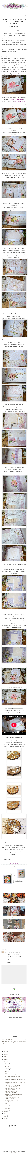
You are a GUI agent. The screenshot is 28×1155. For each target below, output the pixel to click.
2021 (5, 1054)
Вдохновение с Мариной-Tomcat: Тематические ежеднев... (12, 1077)
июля (6, 1071)
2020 (5, 1056)
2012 (5, 1118)
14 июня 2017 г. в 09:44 (14, 952)
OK (8, 952)
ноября (7, 1064)
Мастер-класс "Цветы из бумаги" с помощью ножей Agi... (13, 1097)
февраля (7, 1108)
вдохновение (13, 29)
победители (14, 1043)
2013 (5, 1116)
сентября (7, 1068)
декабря (7, 1063)
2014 (5, 1115)
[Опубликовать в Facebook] (10, 866)
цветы (20, 1043)
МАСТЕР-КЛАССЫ (7, 1039)
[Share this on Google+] (15, 866)
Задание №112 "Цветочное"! (11, 1100)
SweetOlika (13, 1152)
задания (4, 1043)
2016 (5, 1111)
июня (6, 1073)
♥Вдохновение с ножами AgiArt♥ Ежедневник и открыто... (12, 1086)
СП (25, 1039)
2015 (5, 1113)
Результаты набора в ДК (11, 1074)
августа (7, 1069)
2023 (5, 1051)
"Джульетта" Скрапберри (15, 99)
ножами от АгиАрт (19, 101)
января (7, 1110)
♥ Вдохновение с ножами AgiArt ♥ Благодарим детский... (12, 1092)
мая (6, 1103)
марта (6, 1106)
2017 (5, 1061)
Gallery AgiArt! (8, 1101)
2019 (5, 1058)
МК (18, 1039)
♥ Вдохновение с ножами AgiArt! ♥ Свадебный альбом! (12, 1089)
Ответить (9, 962)
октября (7, 1066)
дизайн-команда (22, 1041)
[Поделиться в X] (13, 866)
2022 (5, 1053)
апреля (7, 1105)
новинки (9, 1043)
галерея (16, 1041)
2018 (5, 1059)
